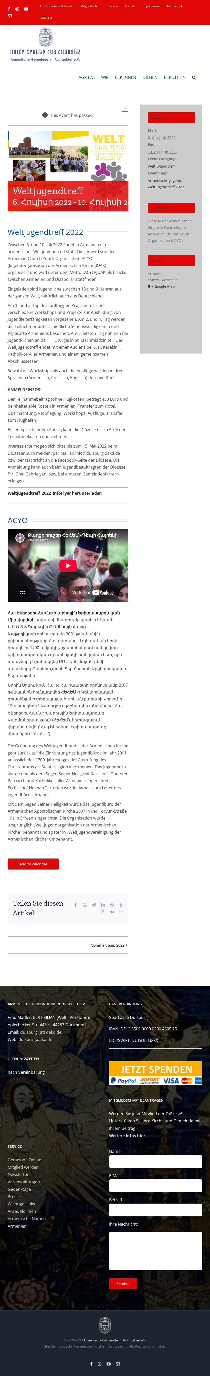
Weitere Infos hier (127, 1136)
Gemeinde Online (24, 1160)
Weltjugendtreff (161, 166)
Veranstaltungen (24, 1182)
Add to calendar (33, 864)
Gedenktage (19, 1189)
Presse (14, 1196)
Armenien (17, 1226)
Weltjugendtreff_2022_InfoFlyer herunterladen (55, 493)
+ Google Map (163, 286)
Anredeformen (22, 1211)
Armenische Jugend (164, 180)
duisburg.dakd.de (35, 1039)
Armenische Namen (27, 1219)
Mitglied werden (23, 1167)
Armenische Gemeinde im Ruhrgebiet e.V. (114, 1340)
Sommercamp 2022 (107, 945)
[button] (194, 77)
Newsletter (18, 1174)
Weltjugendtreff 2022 (166, 186)
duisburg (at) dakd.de (40, 1032)
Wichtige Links (21, 1204)
